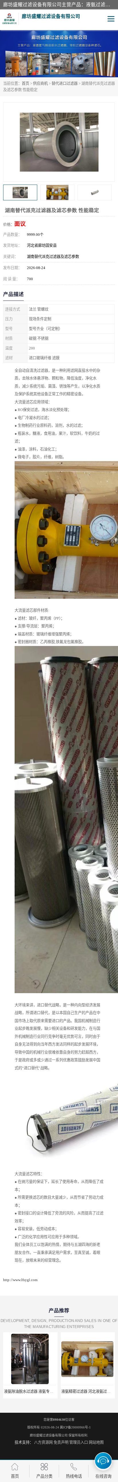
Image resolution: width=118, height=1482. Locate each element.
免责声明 (61, 1442)
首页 (25, 83)
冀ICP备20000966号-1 (75, 1427)
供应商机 (40, 83)
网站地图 (96, 1442)
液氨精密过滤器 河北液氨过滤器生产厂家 (66, 1391)
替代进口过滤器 (65, 83)
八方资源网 (43, 1442)
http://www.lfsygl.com (20, 1280)
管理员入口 (78, 1442)
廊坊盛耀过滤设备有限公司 (49, 1435)
